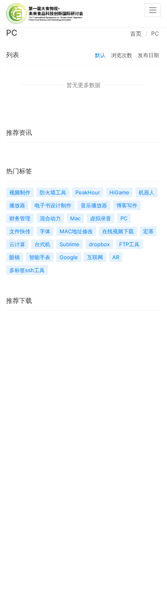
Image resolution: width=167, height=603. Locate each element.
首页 (135, 33)
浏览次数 (121, 55)
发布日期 (148, 55)
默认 (100, 55)
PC (155, 33)
